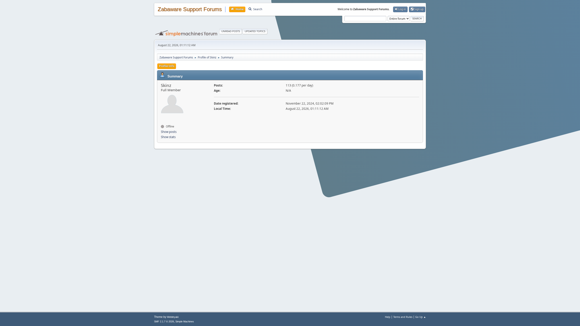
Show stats (168, 137)
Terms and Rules (402, 317)
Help (387, 317)
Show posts (168, 132)
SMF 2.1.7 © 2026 (164, 321)
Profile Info (166, 66)
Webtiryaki (173, 317)
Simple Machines (184, 321)
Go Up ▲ (420, 317)
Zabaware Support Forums (190, 9)
